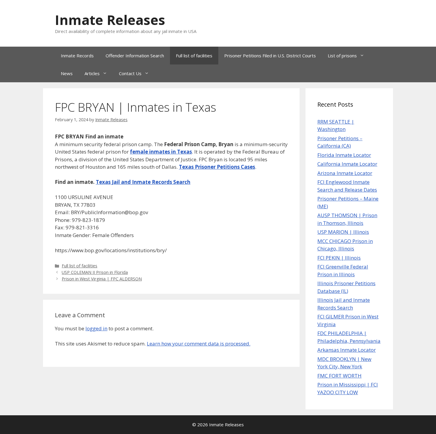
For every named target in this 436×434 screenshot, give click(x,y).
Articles (92, 73)
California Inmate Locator (347, 163)
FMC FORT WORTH (339, 375)
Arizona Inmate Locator (344, 173)
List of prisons (342, 56)
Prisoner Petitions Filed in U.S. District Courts (270, 56)
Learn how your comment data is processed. (198, 343)
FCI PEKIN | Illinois (339, 257)
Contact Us (130, 73)
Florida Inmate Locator (344, 154)
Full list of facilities (194, 56)
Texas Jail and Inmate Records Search (143, 182)
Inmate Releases (110, 20)
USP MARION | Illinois (343, 231)
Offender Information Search (135, 56)
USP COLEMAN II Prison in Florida (95, 272)
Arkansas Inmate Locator (346, 349)
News (67, 73)
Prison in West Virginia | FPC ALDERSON (102, 279)
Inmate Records (77, 56)
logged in (96, 328)
